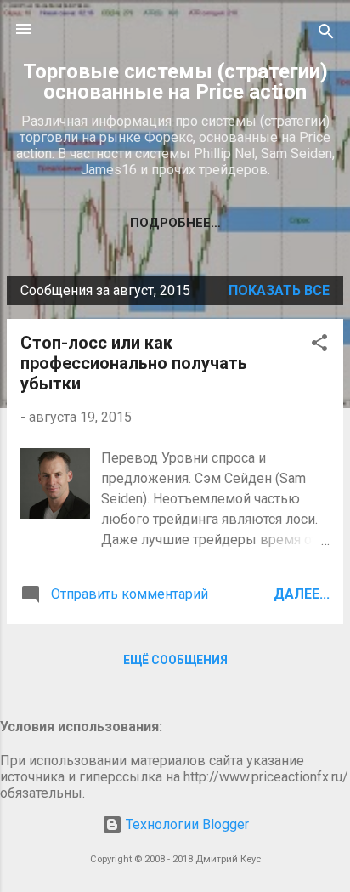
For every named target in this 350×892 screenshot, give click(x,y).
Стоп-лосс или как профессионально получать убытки (133, 363)
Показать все (279, 290)
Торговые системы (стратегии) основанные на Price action (175, 82)
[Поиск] (326, 34)
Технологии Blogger (185, 824)
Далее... (302, 594)
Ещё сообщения (175, 660)
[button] (319, 345)
